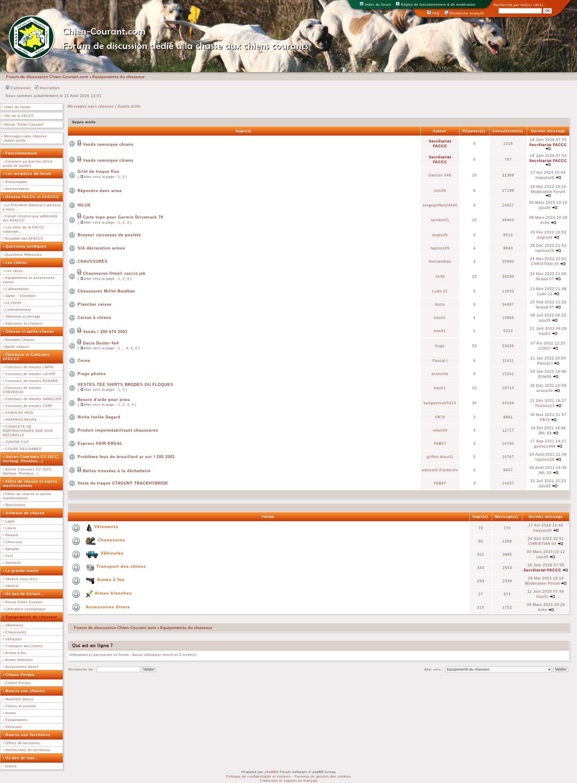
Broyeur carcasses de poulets (109, 235)
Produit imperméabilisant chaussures (118, 430)
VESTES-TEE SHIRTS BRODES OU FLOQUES (125, 384)
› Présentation (15, 182)
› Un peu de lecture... (23, 594)
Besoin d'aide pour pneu (104, 399)
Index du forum (377, 4)
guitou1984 (545, 446)
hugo (440, 346)
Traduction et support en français (288, 780)
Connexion (20, 88)
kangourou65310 (440, 403)
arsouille (440, 374)
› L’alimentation (16, 289)
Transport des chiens (121, 566)
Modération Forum (548, 192)
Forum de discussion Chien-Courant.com (47, 76)
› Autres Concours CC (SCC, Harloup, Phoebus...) (31, 459)
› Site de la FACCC (18, 116)
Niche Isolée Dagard (99, 417)
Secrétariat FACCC (548, 145)
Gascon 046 (440, 175)
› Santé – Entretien (19, 296)
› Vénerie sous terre (20, 579)
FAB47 (440, 444)
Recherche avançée (466, 13)
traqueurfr (545, 178)
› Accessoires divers (21, 666)
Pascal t (440, 361)
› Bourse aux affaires (24, 691)
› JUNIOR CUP (16, 442)
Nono (440, 304)
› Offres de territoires (21, 743)
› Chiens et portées (19, 706)
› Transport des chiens (23, 646)
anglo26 (440, 235)
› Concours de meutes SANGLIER (32, 399)
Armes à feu (111, 579)
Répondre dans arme (100, 190)
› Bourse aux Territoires (26, 735)
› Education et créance (22, 323)
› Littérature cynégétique (24, 609)
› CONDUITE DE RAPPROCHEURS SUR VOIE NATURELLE (28, 431)
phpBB (270, 772)
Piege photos (92, 374)
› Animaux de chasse (23, 513)
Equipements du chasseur (118, 76)
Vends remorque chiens (108, 144)
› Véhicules (12, 639)
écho (545, 223)
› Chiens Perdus (19, 675)
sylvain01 (440, 220)
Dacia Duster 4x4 (101, 343)
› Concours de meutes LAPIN (28, 367)
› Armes (9, 713)
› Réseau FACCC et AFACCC (31, 197)
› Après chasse (16, 346)
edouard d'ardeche (440, 470)
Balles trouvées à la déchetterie (117, 471)
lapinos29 (440, 248)
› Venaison (12, 562)
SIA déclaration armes (101, 248)
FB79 (440, 417)
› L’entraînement (17, 309)
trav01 (440, 318)
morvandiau (440, 261)
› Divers (10, 766)
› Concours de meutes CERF (28, 406)
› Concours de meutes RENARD (30, 381)
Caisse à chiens (94, 317)
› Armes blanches (18, 660)
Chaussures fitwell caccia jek (114, 273)
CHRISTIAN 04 (545, 264)
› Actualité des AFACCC (23, 238)
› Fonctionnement (20, 153)
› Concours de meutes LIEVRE (29, 374)
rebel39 (440, 430)
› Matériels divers (18, 699)
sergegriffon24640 (440, 205)
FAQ (435, 13)
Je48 (440, 276)
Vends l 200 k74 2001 (105, 331)
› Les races (13, 271)
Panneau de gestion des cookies (323, 776)
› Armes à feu (14, 653)
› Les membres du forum (27, 174)
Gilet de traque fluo (98, 171)
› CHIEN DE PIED (18, 412)
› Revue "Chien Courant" (23, 124)
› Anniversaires (16, 189)
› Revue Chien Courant (23, 602)
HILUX (84, 205)
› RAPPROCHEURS (20, 419)
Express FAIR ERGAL (100, 443)
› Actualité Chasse (19, 339)
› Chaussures (14, 632)
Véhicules (112, 553)
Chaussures (111, 539)
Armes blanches (113, 593)
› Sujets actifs (14, 140)
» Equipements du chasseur (29, 617)
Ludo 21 (440, 291)
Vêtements (106, 526)
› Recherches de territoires (26, 750)
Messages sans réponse (91, 106)
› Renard (10, 535)
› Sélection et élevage (22, 316)
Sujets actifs (129, 106)
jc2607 (545, 348)
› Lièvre (9, 528)
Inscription (49, 88)
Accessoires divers (108, 606)
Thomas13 (545, 406)
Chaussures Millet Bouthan (106, 291)
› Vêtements (13, 625)
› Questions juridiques (25, 246)
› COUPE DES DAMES (22, 449)
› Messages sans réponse (24, 136)
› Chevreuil (12, 542)
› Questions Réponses (22, 254)
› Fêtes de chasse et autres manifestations (30, 483)
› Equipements (15, 720)
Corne (84, 360)
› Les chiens (15, 263)
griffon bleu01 (440, 457)
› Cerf (8, 556)
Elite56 (545, 377)
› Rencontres (14, 505)
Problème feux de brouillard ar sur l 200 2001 (126, 456)
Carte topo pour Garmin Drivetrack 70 (123, 217)
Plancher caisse (94, 304)
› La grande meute (21, 571)
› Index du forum (16, 107)
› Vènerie (11, 586)
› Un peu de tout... (20, 758)
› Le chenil (12, 302)
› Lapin (9, 521)
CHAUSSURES (93, 261)
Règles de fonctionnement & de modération (437, 4)
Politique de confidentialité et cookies (258, 776)
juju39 (440, 190)
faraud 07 (545, 279)
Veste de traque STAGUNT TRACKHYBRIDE (123, 483)
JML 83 (545, 433)
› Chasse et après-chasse (28, 331)
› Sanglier (11, 549)
